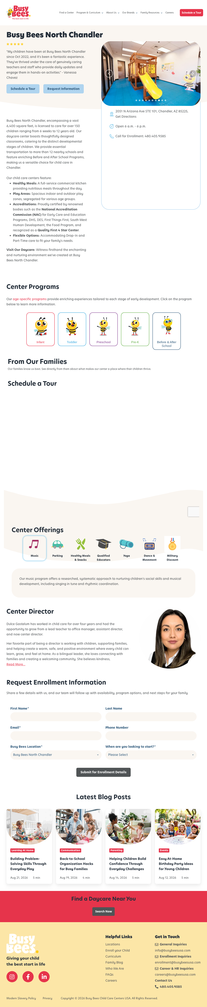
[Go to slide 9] (162, 100)
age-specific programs (30, 299)
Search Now (103, 911)
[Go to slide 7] (156, 100)
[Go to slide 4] (146, 100)
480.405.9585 (155, 136)
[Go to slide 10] (165, 100)
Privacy (47, 998)
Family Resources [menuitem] (150, 12)
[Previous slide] (109, 73)
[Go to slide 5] (149, 100)
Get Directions (125, 116)
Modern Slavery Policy (21, 998)
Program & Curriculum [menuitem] (88, 12)
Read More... (15, 664)
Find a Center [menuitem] (66, 12)
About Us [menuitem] (111, 12)
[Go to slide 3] (143, 100)
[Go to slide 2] (139, 100)
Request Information (63, 89)
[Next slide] (193, 73)
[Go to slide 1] (136, 100)
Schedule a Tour (191, 12)
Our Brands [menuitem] (128, 12)
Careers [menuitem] (169, 12)
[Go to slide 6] (152, 100)
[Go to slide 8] (159, 100)
